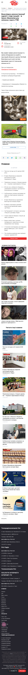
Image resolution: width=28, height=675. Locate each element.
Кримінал (3, 602)
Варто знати (4, 595)
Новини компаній (5, 608)
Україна (3, 591)
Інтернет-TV (4, 647)
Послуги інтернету (6, 645)
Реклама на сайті (5, 639)
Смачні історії (4, 627)
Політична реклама (6, 641)
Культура (3, 604)
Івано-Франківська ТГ (14, 153)
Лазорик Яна (7, 43)
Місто (2, 612)
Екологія (3, 599)
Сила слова (4, 620)
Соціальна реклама (5, 643)
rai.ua (11, 653)
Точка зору (4, 631)
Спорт (2, 610)
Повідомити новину (6, 649)
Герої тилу (4, 616)
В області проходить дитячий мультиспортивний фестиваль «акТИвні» (11, 490)
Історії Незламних (5, 618)
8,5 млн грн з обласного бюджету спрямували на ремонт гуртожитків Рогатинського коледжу (13, 418)
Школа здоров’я (5, 633)
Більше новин (14, 238)
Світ (2, 593)
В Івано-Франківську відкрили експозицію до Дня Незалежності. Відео (11, 371)
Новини (5, 37)
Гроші (2, 597)
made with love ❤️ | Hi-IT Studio (14, 666)
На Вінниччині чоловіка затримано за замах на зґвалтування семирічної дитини (13, 443)
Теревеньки (4, 629)
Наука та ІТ (4, 606)
